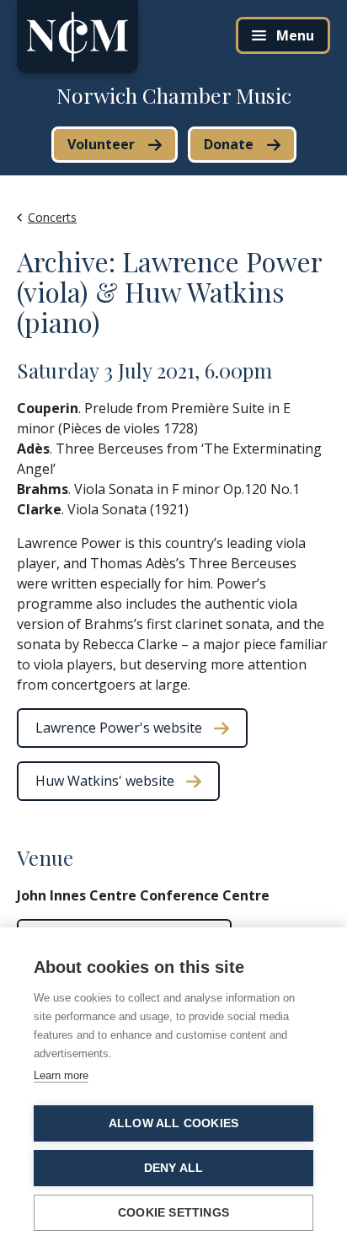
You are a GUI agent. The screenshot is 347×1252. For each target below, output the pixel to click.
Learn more (61, 1075)
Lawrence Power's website (118, 727)
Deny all (174, 1168)
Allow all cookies (173, 1123)
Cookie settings (173, 1212)
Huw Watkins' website (104, 780)
